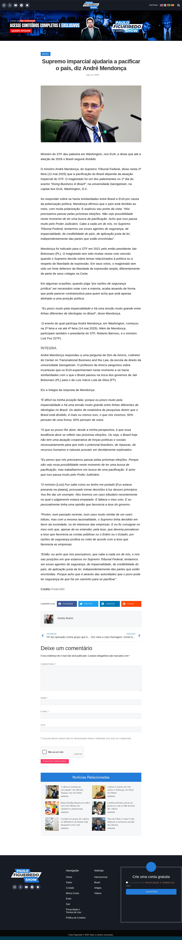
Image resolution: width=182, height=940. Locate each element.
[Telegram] (21, 5)
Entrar (153, 5)
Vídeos (97, 893)
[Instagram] (4, 5)
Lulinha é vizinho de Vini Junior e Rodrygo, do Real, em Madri (120, 789)
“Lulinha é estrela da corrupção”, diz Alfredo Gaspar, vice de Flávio (72, 789)
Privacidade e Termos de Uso (73, 911)
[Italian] (165, 5)
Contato (70, 888)
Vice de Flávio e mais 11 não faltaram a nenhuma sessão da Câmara (121, 822)
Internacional (100, 877)
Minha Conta (72, 893)
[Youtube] (15, 5)
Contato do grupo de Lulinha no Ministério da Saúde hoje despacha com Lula (75, 822)
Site (43, 725)
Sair (68, 904)
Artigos (97, 888)
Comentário (48, 664)
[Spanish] (172, 5)
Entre (68, 898)
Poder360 (58, 589)
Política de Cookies (76, 918)
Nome (44, 698)
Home (69, 877)
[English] (161, 5)
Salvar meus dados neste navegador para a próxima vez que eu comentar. (87, 739)
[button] (178, 5)
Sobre (69, 882)
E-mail (45, 712)
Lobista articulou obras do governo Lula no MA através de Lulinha (121, 805)
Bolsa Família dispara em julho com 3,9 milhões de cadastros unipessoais (75, 805)
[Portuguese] (169, 5)
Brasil (45, 54)
